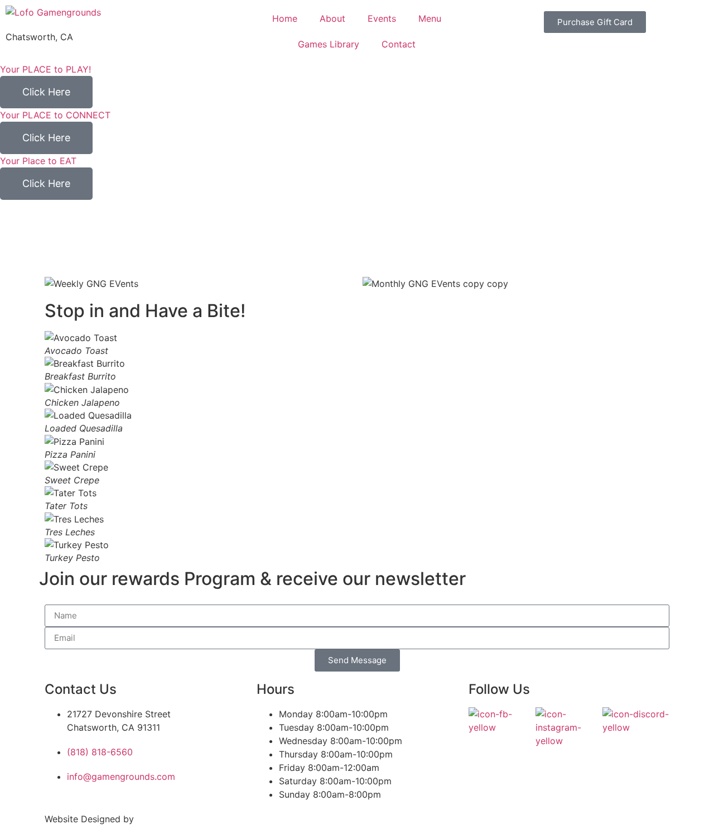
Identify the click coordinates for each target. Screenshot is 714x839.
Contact (399, 44)
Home (284, 18)
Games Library (328, 44)
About (332, 18)
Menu (429, 18)
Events (382, 18)
